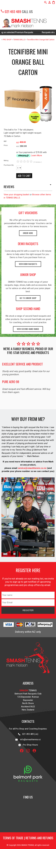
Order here (28, 233)
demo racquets (28, 243)
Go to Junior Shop (28, 298)
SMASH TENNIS (27, 845)
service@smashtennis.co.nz (32, 468)
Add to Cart (24, 176)
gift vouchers (28, 212)
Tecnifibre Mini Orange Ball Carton (40, 40)
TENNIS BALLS (19, 40)
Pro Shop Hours (29, 745)
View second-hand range (28, 329)
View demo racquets (28, 264)
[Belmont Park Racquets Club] (28, 788)
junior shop (28, 274)
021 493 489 (10, 11)
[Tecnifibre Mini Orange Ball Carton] (28, 127)
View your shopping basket (16, 194)
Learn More (36, 155)
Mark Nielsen (33, 456)
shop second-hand (28, 308)
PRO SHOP (7, 40)
